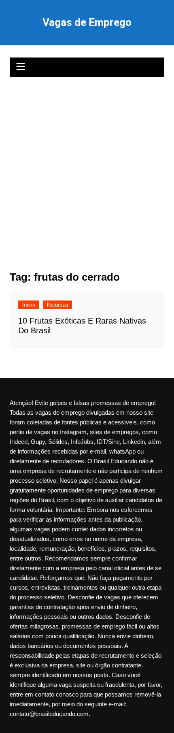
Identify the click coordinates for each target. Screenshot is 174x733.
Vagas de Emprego (87, 22)
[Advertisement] (87, 168)
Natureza (57, 305)
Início (28, 305)
